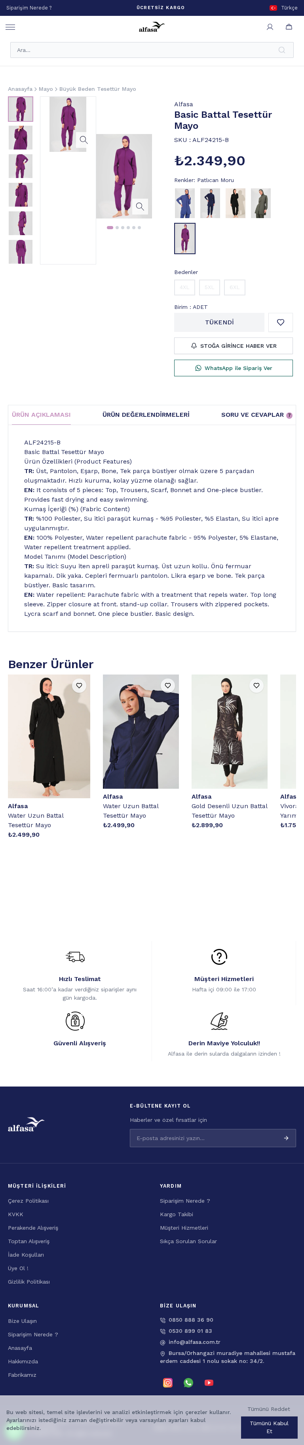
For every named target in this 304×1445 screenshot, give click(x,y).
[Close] (288, 1369)
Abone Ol (268, 1404)
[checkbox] (123, 1420)
